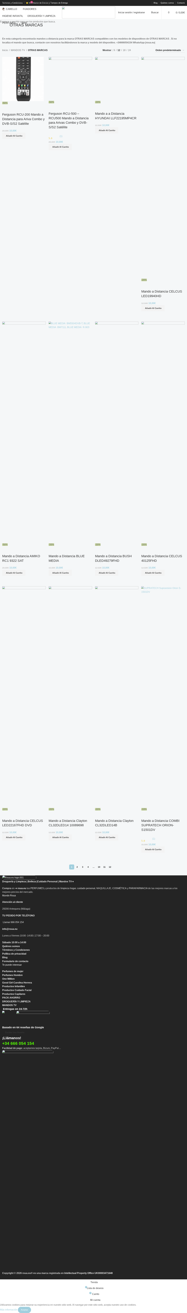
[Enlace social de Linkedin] (145, 3)
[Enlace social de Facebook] (134, 3)
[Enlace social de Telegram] (148, 3)
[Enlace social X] (138, 3)
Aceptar (24, 1310)
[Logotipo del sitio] (88, 12)
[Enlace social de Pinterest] (141, 3)
